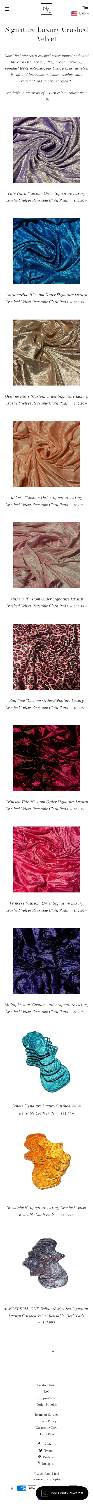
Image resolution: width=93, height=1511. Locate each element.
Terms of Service (46, 1415)
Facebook (49, 1444)
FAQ (46, 1392)
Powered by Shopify (46, 1479)
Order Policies (47, 1405)
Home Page (47, 1434)
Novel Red (52, 1474)
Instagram (48, 1464)
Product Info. (46, 1385)
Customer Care (46, 1428)
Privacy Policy (46, 1421)
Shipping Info (46, 1398)
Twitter (49, 1451)
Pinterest (49, 1457)
